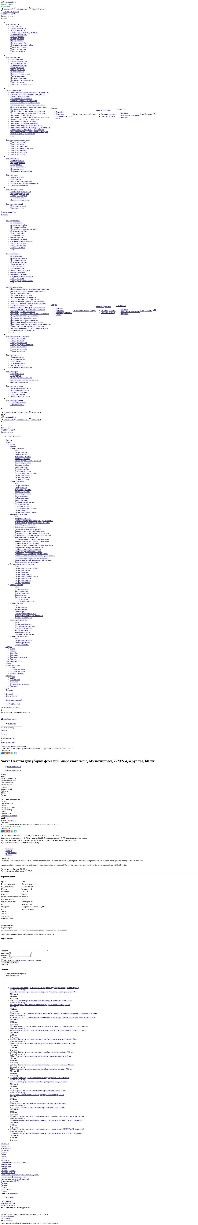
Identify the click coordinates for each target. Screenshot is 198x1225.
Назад (12, 444)
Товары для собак (21, 452)
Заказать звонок (7, 432)
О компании (15, 680)
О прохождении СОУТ (10, 1181)
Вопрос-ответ (6, 1189)
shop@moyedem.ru (10, 719)
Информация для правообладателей (15, 1179)
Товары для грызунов (23, 624)
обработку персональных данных (28, 960)
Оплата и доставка (17, 669)
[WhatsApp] (12, 753)
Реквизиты (5, 1160)
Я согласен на (22, 960)
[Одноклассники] (5, 753)
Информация (6, 1164)
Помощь (4, 1169)
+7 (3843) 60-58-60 (8, 14)
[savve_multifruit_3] (13, 767)
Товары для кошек (22, 486)
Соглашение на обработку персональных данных (20, 1175)
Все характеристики (9, 816)
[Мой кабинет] (2, 410)
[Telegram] (15, 753)
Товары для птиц (21, 589)
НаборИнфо (5, 1218)
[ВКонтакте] (2, 753)
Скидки (13, 651)
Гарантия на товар (8, 1173)
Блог (3, 1158)
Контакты (5, 1150)
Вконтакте (12, 724)
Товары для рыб (21, 607)
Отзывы (4, 1187)
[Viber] (8, 753)
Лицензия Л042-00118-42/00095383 (14, 1162)
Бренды (4, 1191)
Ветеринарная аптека (23, 519)
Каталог (13, 446)
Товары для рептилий (23, 640)
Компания (5, 1144)
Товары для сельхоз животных (26, 568)
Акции (3, 1154)
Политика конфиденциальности (13, 1177)
